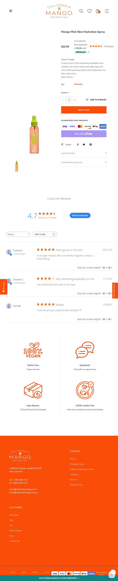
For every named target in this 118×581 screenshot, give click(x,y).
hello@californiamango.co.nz (23, 489)
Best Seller (14, 515)
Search (73, 459)
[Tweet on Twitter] (85, 144)
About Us (74, 479)
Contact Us (74, 474)
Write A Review (80, 215)
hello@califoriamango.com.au (23, 492)
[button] (59, 578)
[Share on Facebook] (78, 144)
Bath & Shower (15, 530)
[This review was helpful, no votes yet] (104, 267)
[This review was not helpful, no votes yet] (109, 267)
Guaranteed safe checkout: (74, 120)
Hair (11, 525)
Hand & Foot (14, 541)
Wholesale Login (77, 464)
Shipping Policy (76, 485)
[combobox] (18, 234)
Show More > (67, 77)
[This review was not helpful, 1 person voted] (109, 319)
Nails (11, 536)
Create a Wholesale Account (82, 469)
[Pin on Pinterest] (91, 144)
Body (11, 520)
